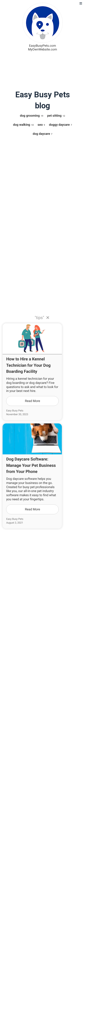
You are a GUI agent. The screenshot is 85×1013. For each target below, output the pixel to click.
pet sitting (56, 115)
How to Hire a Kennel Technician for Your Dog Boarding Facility (28, 365)
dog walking (23, 125)
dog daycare (42, 134)
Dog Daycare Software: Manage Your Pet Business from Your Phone (31, 465)
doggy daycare (60, 125)
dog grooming (31, 115)
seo (41, 125)
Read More (32, 401)
